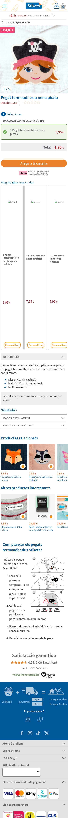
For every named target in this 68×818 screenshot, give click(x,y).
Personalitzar (12, 345)
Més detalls (8, 409)
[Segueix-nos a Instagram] (30, 733)
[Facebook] (21, 733)
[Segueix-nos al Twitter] (46, 733)
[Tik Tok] (38, 733)
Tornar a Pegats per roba (17, 22)
